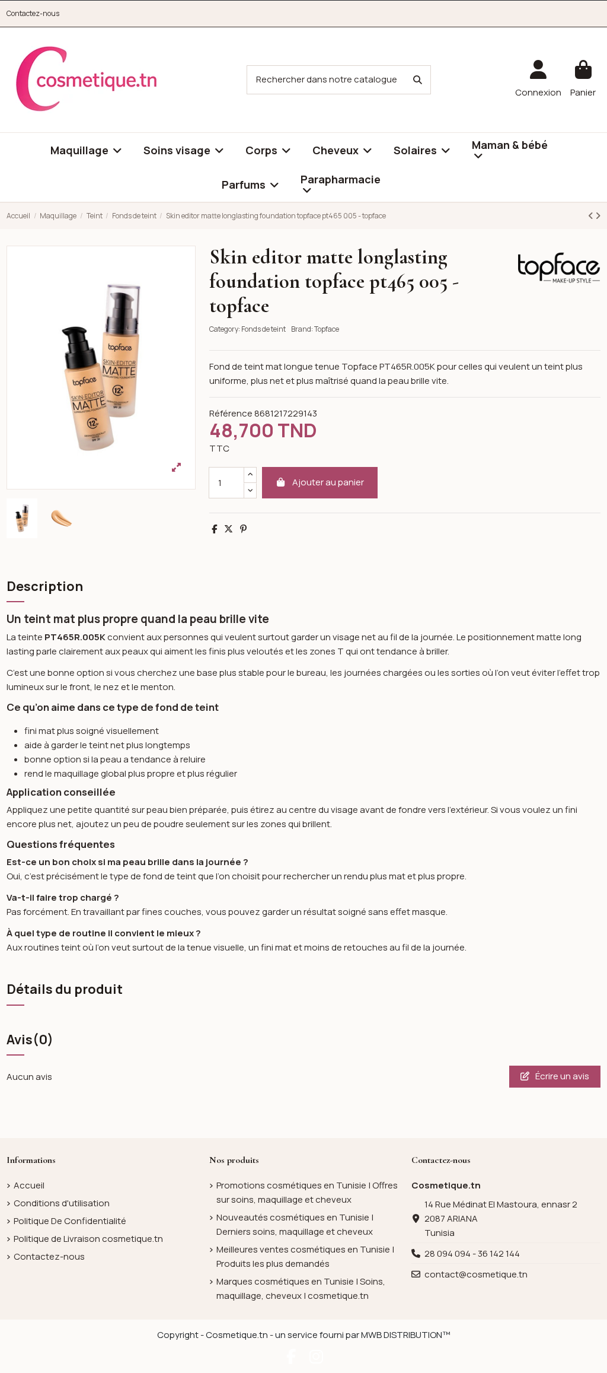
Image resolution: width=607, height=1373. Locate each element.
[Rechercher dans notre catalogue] (417, 79)
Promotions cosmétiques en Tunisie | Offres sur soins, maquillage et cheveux (307, 1192)
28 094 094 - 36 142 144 (472, 1253)
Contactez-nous (33, 13)
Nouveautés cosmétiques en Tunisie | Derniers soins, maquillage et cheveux (294, 1224)
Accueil (29, 1185)
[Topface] (558, 266)
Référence (231, 413)
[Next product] (597, 215)
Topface (326, 329)
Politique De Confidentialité (70, 1221)
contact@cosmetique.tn (476, 1274)
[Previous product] (591, 215)
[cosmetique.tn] (87, 79)
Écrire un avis (561, 1076)
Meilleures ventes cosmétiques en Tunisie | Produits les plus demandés (305, 1256)
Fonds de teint (263, 329)
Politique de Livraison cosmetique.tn (88, 1238)
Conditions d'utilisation (62, 1203)
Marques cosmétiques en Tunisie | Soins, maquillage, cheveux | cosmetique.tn (300, 1288)
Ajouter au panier (328, 482)
